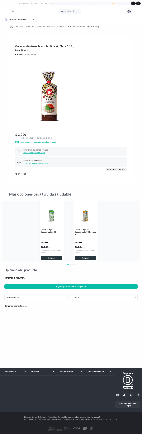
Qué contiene (7, 194)
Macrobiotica (21, 50)
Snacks (19, 26)
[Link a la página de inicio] (11, 26)
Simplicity (49, 3)
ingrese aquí (95, 417)
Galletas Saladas (45, 26)
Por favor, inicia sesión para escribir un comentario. (28, 59)
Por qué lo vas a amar (30, 194)
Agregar (51, 273)
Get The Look (36, 3)
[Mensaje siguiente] (138, 3)
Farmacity (23, 3)
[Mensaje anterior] (133, 3)
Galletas (30, 26)
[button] (13, 11)
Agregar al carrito (117, 174)
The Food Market (8, 3)
